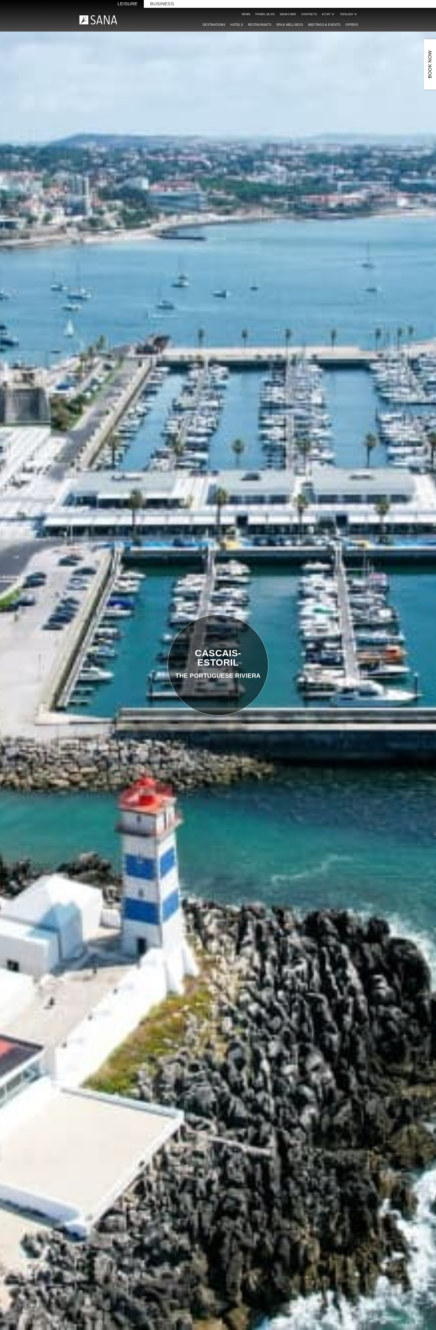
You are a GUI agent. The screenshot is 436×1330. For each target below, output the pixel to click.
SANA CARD (288, 14)
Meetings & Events (324, 25)
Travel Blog (265, 14)
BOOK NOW (429, 64)
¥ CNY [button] (328, 14)
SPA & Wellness (289, 25)
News (246, 14)
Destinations (214, 25)
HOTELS (236, 25)
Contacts (309, 14)
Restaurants (259, 25)
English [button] (349, 14)
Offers (351, 25)
